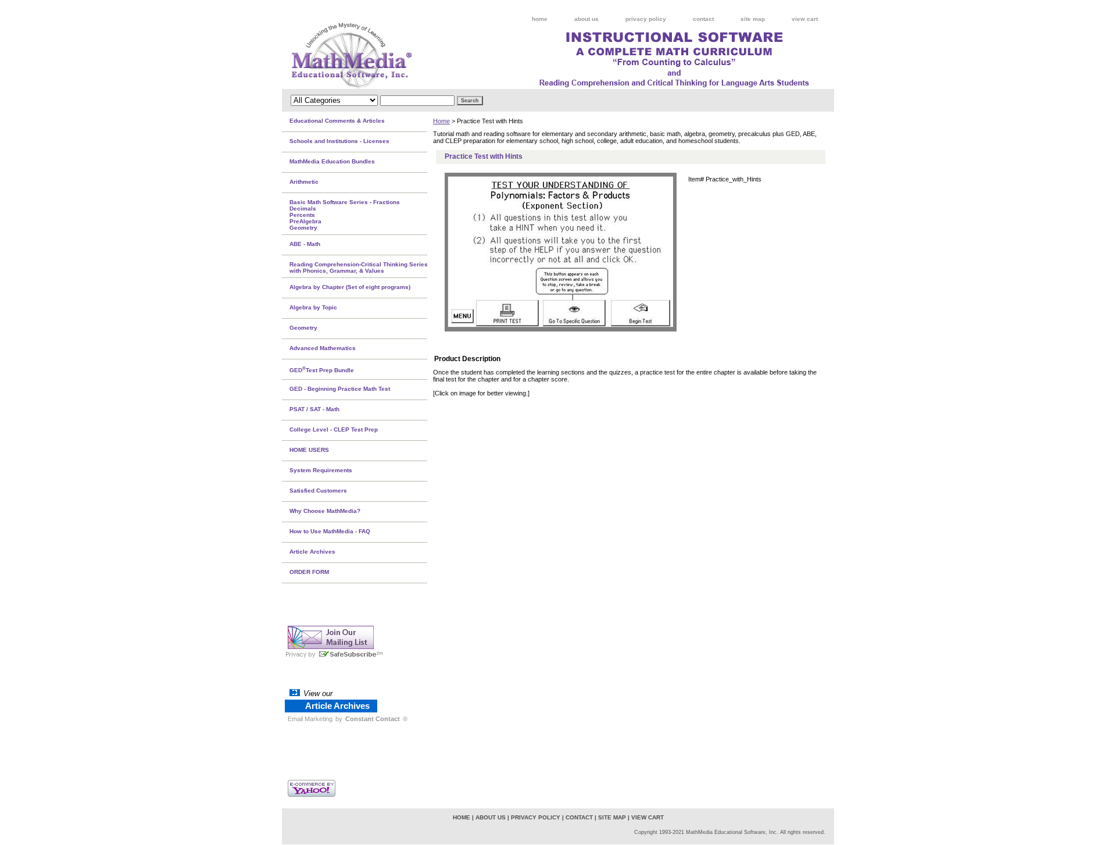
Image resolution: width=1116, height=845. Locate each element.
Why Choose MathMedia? (324, 511)
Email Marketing (310, 718)
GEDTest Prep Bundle (321, 369)
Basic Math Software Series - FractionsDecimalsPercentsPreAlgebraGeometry (344, 215)
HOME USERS (309, 450)
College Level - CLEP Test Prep (333, 429)
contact (703, 19)
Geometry (303, 328)
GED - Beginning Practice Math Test (339, 389)
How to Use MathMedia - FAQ (329, 531)
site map (753, 19)
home (540, 19)
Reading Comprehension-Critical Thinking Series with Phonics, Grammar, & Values (358, 267)
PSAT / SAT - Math (314, 409)
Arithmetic (304, 182)
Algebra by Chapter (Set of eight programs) (349, 287)
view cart (805, 19)
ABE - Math (304, 244)
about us (586, 19)
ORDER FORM (309, 572)
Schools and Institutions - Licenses (339, 141)
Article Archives (312, 551)
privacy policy (645, 19)
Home (441, 120)
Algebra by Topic (313, 307)
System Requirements (320, 470)
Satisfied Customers (318, 490)
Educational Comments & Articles (337, 120)
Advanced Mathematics (322, 348)
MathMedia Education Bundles (332, 161)
